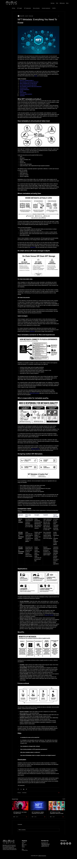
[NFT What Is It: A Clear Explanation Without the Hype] (57, 805)
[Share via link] (26, 789)
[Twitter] (67, 843)
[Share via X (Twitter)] (20, 789)
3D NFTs (54, 8)
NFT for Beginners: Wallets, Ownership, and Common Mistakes (38, 813)
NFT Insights (19, 8)
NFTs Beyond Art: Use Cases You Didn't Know (20, 813)
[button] (38, 737)
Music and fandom (36, 8)
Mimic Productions (42, 855)
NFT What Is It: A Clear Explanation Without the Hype (56, 813)
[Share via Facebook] (18, 789)
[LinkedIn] (70, 843)
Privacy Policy (25, 850)
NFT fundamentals (27, 8)
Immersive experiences (46, 8)
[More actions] (58, 16)
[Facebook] (64, 843)
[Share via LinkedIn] (23, 789)
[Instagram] (61, 843)
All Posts (13, 8)
